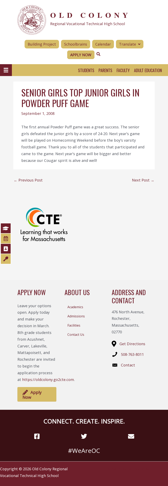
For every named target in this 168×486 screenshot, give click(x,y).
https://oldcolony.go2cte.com (48, 379)
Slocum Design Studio (135, 469)
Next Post (143, 180)
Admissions (76, 316)
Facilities (73, 325)
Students (86, 70)
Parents (105, 70)
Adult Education (148, 70)
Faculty (123, 70)
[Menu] (6, 70)
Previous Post (28, 180)
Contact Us (75, 334)
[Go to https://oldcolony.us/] (84, 19)
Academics (75, 307)
